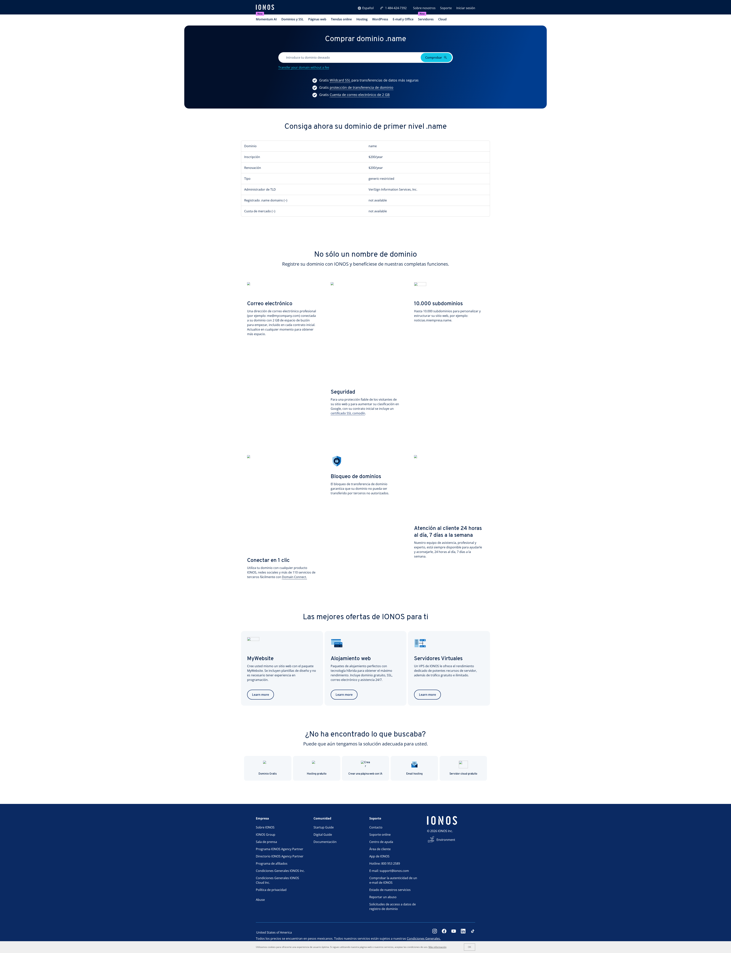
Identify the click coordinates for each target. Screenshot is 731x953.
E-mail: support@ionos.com (389, 871)
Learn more (260, 695)
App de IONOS (379, 856)
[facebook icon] (444, 932)
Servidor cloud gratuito (463, 773)
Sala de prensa (266, 842)
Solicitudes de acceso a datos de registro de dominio (392, 906)
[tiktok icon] (472, 932)
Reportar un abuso (383, 897)
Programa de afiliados (271, 863)
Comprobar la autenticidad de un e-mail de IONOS (393, 880)
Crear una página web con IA (365, 773)
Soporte (446, 8)
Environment (446, 840)
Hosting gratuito (316, 773)
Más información (437, 947)
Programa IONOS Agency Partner (279, 849)
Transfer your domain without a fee (303, 67)
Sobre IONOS (265, 827)
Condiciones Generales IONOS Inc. (280, 871)
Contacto (375, 827)
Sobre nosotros (424, 8)
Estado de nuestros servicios (390, 890)
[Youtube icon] (453, 932)
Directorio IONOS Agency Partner (279, 856)
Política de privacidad (271, 890)
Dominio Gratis (268, 773)
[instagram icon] (434, 932)
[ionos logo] (265, 8)
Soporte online (380, 834)
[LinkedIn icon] (463, 932)
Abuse (260, 900)
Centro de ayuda (381, 842)
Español (368, 8)
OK (469, 947)
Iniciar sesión (465, 8)
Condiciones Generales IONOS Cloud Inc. (277, 880)
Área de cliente (380, 849)
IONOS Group (265, 834)
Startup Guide (324, 827)
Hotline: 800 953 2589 (384, 863)
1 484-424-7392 (396, 8)
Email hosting (414, 773)
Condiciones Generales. (424, 938)
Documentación (325, 842)
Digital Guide (323, 834)
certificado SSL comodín (348, 413)
